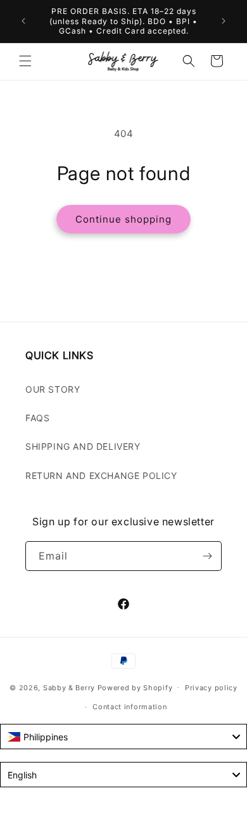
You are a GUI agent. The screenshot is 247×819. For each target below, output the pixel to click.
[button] (25, 61)
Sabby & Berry (70, 687)
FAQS (37, 417)
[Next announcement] (224, 21)
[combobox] (123, 736)
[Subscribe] (207, 556)
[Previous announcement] (23, 21)
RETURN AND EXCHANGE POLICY (101, 475)
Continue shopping (123, 219)
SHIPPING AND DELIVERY (83, 446)
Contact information (129, 706)
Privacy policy (211, 687)
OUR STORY (52, 389)
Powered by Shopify (135, 687)
